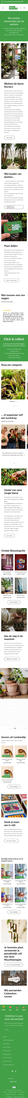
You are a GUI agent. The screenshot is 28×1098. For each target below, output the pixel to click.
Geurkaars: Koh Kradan (7, 779)
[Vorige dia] (8, 728)
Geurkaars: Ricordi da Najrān (7, 760)
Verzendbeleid (21, 1094)
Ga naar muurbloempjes (13, 964)
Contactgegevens (9, 1096)
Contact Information (8, 1040)
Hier (25, 2)
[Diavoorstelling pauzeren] (26, 728)
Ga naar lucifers (11, 840)
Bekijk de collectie (11, 659)
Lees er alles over (11, 280)
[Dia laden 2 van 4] (13, 728)
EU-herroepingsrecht (8, 1064)
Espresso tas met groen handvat (20, 905)
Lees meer (9, 137)
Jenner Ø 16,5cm (7, 595)
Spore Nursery (13, 1090)
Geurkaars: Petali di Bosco (20, 760)
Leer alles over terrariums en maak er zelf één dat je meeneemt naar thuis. (12, 454)
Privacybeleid (22, 1092)
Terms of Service (7, 1057)
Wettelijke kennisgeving (19, 1096)
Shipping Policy (7, 1054)
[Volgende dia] (19, 728)
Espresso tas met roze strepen (7, 905)
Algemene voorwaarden (11, 1094)
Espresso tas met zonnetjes (7, 881)
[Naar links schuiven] (10, 331)
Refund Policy (6, 1050)
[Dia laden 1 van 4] (11, 728)
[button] (3, 8)
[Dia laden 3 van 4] (15, 728)
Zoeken (5, 1036)
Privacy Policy (7, 1047)
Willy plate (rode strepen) (21, 572)
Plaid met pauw (20, 595)
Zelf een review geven (7, 301)
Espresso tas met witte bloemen (20, 881)
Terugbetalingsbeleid (12, 1092)
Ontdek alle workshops (7, 421)
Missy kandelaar (7, 572)
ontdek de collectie (14, 721)
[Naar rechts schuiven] (17, 331)
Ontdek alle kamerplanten (10, 207)
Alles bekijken (14, 602)
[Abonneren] (23, 1029)
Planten (12, 401)
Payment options (7, 1061)
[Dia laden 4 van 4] (17, 728)
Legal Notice (6, 1043)
